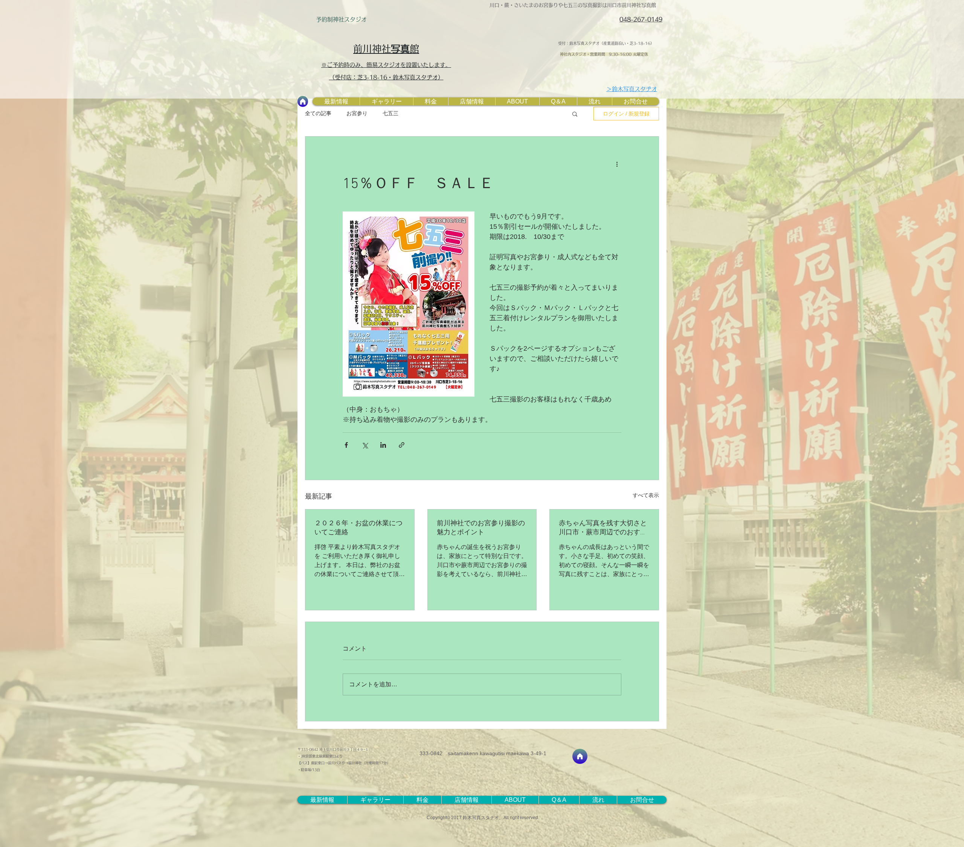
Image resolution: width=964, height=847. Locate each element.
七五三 (390, 113)
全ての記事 (318, 113)
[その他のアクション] (616, 163)
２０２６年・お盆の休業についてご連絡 (358, 528)
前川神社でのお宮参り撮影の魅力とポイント (481, 528)
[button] (574, 114)
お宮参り (357, 113)
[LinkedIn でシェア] (383, 445)
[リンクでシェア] (401, 445)
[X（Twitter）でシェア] (364, 445)
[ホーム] (302, 101)
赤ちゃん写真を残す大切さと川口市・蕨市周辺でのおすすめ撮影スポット (603, 528)
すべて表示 (646, 495)
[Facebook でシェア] (346, 445)
